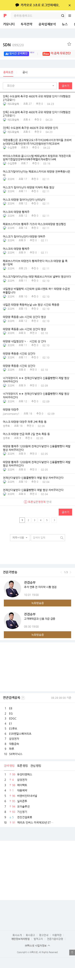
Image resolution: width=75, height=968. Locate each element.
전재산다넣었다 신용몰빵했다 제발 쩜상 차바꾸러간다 (33, 477)
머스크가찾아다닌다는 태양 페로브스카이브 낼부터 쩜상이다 (37, 276)
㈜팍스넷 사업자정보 (36, 945)
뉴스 (65, 24)
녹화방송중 (37, 603)
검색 (62, 15)
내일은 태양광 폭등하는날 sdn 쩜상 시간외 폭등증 (31, 304)
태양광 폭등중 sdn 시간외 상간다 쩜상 (24, 316)
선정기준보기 (23, 698)
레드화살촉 (13, 103)
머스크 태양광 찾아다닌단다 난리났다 (24, 199)
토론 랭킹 (22, 765)
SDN (13, 45)
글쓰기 (65, 85)
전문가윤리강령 (55, 938)
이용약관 (57, 935)
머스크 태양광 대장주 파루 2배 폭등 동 (25, 421)
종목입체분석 (47, 24)
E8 (10, 708)
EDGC (12, 718)
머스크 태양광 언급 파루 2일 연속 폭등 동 (26, 433)
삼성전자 (14, 738)
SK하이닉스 (15, 753)
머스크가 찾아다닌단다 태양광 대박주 (24, 236)
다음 (70, 572)
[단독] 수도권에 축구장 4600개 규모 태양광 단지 (30, 127)
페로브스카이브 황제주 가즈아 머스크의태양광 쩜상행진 (34, 224)
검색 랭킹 (9, 765)
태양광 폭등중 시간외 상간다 (19, 353)
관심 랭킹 (35, 765)
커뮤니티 (9, 24)
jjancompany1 (11, 413)
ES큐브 (13, 728)
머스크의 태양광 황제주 (16, 211)
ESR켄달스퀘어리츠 (20, 733)
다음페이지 (54, 520)
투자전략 (26, 24)
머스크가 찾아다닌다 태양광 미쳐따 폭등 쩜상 (28, 187)
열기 (72, 952)
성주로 (6, 425)
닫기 (69, 5)
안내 (39, 501)
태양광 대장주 (11, 409)
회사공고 (30, 935)
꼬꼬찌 (11, 179)
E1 (10, 723)
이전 (61, 572)
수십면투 (12, 147)
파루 (11, 748)
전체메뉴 (71, 15)
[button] (31, 86)
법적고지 (38, 938)
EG (11, 713)
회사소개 (17, 935)
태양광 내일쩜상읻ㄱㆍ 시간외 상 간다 (24, 341)
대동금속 (14, 743)
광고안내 (43, 935)
